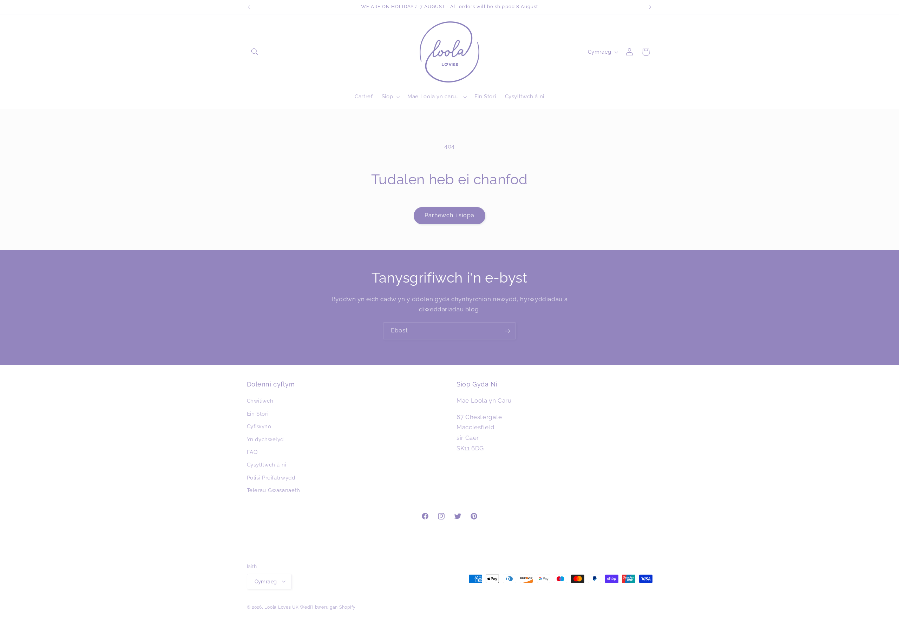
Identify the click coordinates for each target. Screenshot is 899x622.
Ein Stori (258, 414)
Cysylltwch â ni (266, 465)
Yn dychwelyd (265, 439)
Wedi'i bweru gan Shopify (328, 606)
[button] (255, 52)
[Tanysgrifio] (507, 330)
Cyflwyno (259, 426)
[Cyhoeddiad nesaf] (650, 7)
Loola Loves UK (281, 606)
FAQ (252, 452)
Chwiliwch (260, 401)
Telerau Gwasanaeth (273, 490)
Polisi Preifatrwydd (271, 478)
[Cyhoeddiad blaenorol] (249, 7)
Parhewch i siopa (449, 215)
